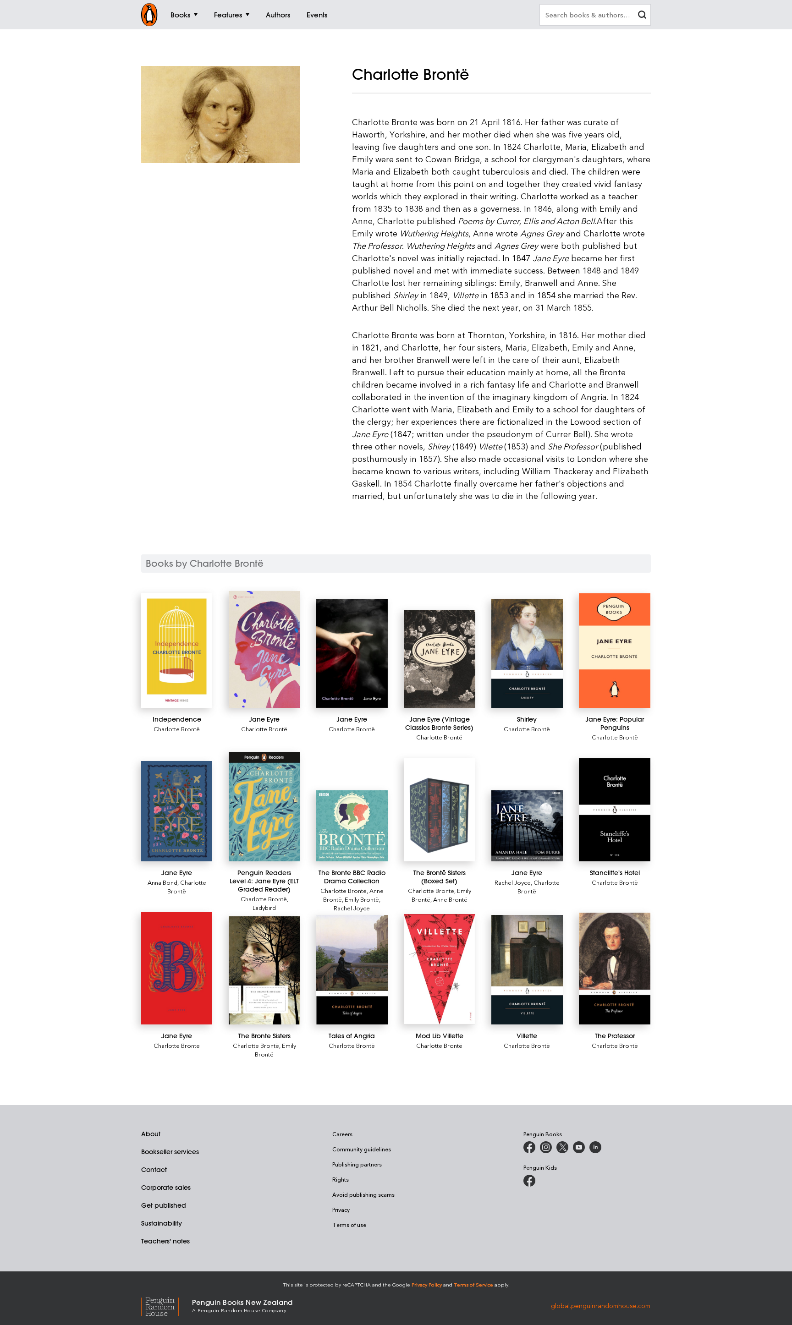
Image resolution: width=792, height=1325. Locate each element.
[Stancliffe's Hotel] (614, 809)
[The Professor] (614, 968)
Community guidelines (361, 1149)
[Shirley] (526, 653)
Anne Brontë (450, 899)
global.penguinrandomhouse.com (600, 1305)
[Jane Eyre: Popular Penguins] (614, 650)
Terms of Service (473, 1284)
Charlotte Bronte (177, 1045)
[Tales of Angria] (351, 969)
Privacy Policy (427, 1284)
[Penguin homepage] (149, 14)
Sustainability (161, 1223)
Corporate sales (166, 1187)
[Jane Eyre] (264, 649)
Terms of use (349, 1225)
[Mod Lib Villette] (439, 969)
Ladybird (264, 907)
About (150, 1134)
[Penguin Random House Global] (166, 1305)
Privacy (341, 1209)
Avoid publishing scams (363, 1194)
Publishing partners (357, 1164)
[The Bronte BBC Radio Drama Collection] (351, 825)
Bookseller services (170, 1152)
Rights (340, 1179)
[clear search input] (642, 16)
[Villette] (526, 969)
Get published (163, 1205)
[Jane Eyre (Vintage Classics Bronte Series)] (439, 659)
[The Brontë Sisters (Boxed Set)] (439, 809)
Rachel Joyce (352, 907)
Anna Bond (162, 882)
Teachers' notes (165, 1241)
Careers (342, 1134)
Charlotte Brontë (177, 728)
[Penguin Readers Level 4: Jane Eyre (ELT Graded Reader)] (264, 806)
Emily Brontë (362, 899)
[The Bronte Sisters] (264, 970)
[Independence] (176, 650)
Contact (154, 1170)
